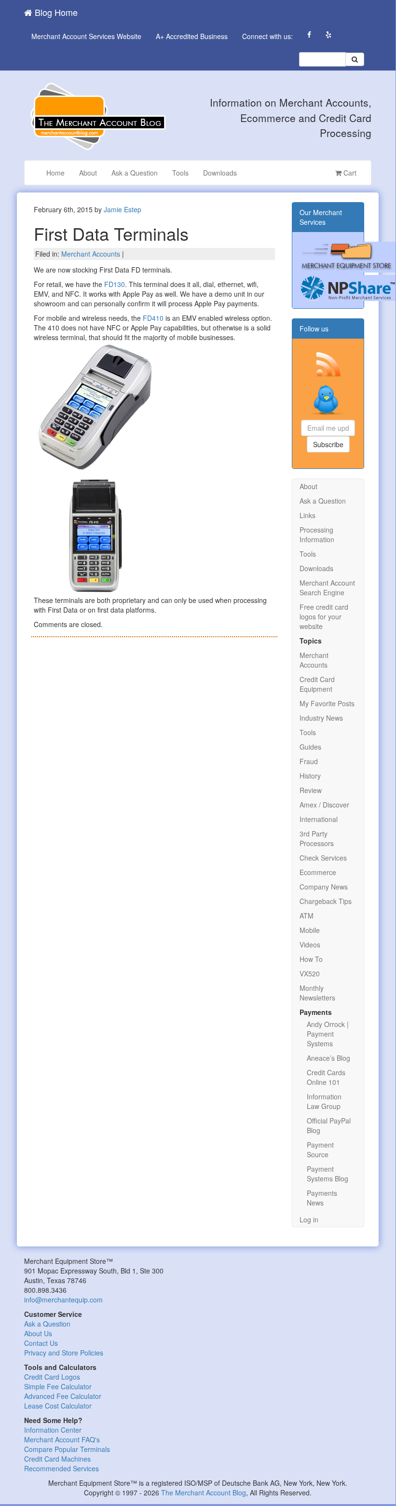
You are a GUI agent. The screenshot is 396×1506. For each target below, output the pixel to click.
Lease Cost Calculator (58, 1405)
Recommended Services (61, 1468)
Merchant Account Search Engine (327, 587)
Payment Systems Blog (327, 1173)
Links (307, 515)
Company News (324, 886)
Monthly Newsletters (317, 992)
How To (311, 959)
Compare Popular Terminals (67, 1449)
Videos (310, 944)
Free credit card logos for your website (324, 616)
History (310, 775)
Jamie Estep (122, 209)
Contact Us (41, 1343)
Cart (348, 173)
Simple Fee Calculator (58, 1386)
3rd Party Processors (317, 838)
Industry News (321, 718)
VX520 (310, 973)
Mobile (310, 930)
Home (55, 173)
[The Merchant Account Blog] (96, 116)
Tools (180, 173)
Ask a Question (134, 173)
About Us (38, 1333)
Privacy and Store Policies (63, 1352)
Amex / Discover (324, 804)
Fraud (309, 761)
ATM (307, 915)
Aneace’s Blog (328, 1058)
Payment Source (320, 1149)
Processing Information (317, 534)
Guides (310, 747)
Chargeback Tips (326, 901)
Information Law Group (324, 1101)
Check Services (323, 858)
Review (311, 790)
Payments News (322, 1197)
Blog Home (55, 12)
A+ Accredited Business (192, 36)
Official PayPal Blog (329, 1125)
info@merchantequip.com (63, 1299)
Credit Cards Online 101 (326, 1077)
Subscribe (328, 444)
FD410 (153, 318)
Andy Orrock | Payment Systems (328, 1033)
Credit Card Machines (57, 1459)
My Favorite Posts (327, 703)
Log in (309, 1219)
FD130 (114, 284)
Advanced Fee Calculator (62, 1396)
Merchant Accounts (90, 254)
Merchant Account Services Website (86, 36)
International (319, 819)
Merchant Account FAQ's (62, 1439)
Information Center (53, 1430)
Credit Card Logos (52, 1377)
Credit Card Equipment (317, 684)
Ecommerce (318, 872)
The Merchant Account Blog (203, 1492)
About (88, 173)
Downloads (220, 173)
